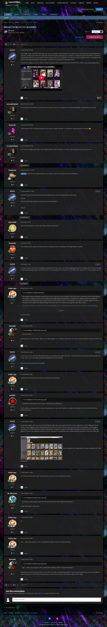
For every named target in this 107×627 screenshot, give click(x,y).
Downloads (26, 14)
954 (13, 257)
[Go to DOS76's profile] (6, 31)
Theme (46, 622)
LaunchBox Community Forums (17, 9)
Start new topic (79, 37)
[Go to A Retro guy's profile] (12, 294)
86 (13, 184)
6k (13, 508)
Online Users (20, 17)
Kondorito (12, 125)
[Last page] (18, 44)
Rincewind (12, 243)
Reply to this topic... (20, 599)
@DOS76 (23, 173)
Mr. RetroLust (12, 493)
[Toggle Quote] (23, 292)
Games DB (81, 3)
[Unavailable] (41, 448)
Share (88, 31)
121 (13, 303)
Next (14, 44)
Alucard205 (12, 222)
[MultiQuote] (22, 98)
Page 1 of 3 (24, 44)
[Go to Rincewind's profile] (12, 249)
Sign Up (99, 9)
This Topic (94, 14)
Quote (26, 98)
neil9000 (12, 395)
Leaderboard (53, 14)
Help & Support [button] (50, 3)
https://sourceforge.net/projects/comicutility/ (33, 363)
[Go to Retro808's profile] (12, 332)
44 (13, 237)
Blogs (43, 14)
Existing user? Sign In (87, 9)
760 (13, 139)
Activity (17, 14)
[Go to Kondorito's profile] (12, 131)
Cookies (60, 622)
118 (13, 118)
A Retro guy (12, 288)
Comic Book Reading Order (91, 63)
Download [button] (40, 3)
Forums (6, 17)
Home (27, 3)
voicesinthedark (12, 104)
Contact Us (54, 622)
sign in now (42, 593)
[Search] (101, 14)
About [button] (33, 3)
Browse (8, 14)
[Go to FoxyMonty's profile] (12, 176)
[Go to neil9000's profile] (12, 401)
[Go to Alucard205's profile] (12, 228)
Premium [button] (88, 3)
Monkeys (22, 32)
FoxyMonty (12, 170)
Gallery (36, 14)
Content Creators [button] (62, 3)
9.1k (13, 65)
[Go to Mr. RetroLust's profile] (12, 499)
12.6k (13, 410)
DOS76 (12, 30)
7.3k (13, 340)
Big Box (96, 3)
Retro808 (12, 326)
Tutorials (73, 3)
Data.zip (23, 198)
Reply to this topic (95, 37)
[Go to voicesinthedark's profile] (12, 110)
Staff (12, 17)
